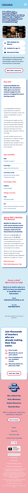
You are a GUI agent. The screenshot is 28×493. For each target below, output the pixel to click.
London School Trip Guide (14, 438)
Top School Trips (14, 434)
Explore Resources (14, 403)
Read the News (14, 407)
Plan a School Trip (14, 396)
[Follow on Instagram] (15, 442)
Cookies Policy (14, 460)
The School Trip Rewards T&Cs (14, 466)
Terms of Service (16, 470)
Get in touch (14, 420)
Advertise (14, 431)
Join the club (14, 373)
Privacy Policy (14, 457)
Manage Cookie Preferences (14, 454)
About (14, 427)
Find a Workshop (14, 399)
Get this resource (14, 70)
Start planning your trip (13, 264)
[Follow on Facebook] (12, 442)
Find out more (9, 261)
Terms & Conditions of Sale (14, 463)
